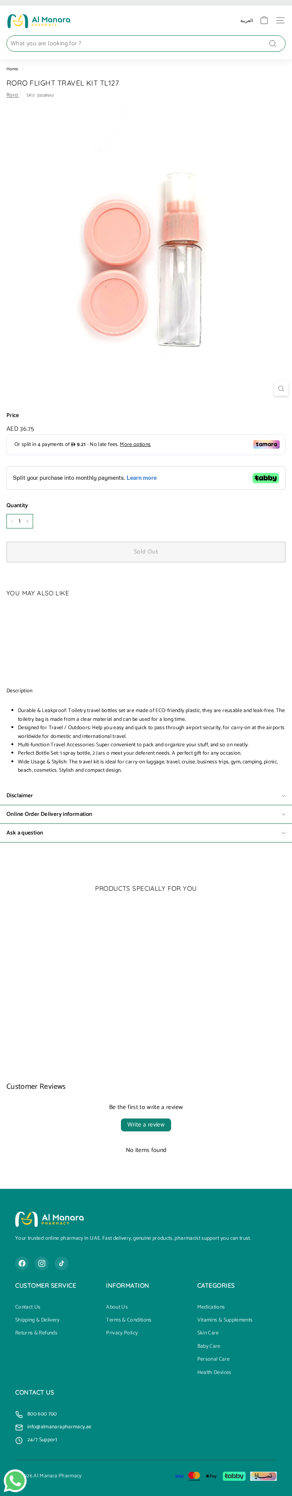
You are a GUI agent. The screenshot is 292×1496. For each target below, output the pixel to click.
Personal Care (213, 1359)
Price (12, 415)
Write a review (146, 1125)
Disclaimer (19, 795)
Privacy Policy (122, 1333)
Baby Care (209, 1346)
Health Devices (214, 1373)
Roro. (12, 95)
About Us (117, 1307)
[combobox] (146, 43)
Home (12, 69)
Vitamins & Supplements (225, 1320)
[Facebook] (22, 1263)
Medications (211, 1307)
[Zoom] (281, 389)
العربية (246, 20)
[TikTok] (61, 1263)
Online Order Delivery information (49, 814)
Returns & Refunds (36, 1333)
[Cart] (264, 20)
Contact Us (28, 1307)
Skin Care (208, 1333)
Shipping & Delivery (37, 1320)
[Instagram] (42, 1263)
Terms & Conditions (128, 1320)
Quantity (17, 505)
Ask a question (24, 833)
